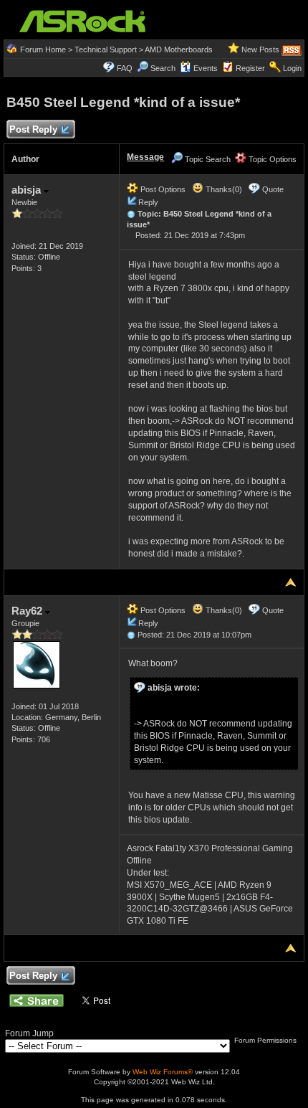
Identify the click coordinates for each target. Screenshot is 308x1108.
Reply (148, 202)
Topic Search (207, 159)
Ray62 (28, 611)
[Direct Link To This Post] (131, 213)
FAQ (125, 68)
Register (250, 68)
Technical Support (105, 49)
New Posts (260, 49)
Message (145, 157)
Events (205, 68)
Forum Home (43, 49)
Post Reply (33, 129)
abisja (27, 190)
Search (162, 68)
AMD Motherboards (179, 49)
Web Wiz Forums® (163, 1072)
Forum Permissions (266, 1040)
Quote (273, 189)
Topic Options (271, 159)
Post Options (162, 189)
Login (292, 68)
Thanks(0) (222, 189)
